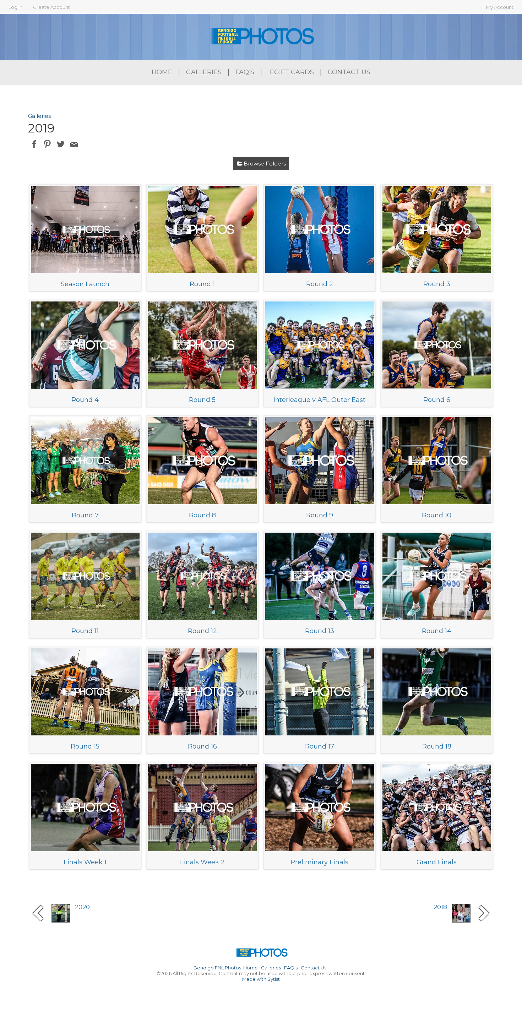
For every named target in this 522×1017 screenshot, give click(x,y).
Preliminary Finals (319, 862)
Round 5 (202, 400)
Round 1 (202, 284)
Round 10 (436, 515)
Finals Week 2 (202, 862)
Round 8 (202, 515)
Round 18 (436, 746)
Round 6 (436, 400)
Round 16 (202, 746)
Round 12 (202, 631)
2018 (440, 906)
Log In (15, 7)
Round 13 (319, 631)
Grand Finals (437, 862)
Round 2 (319, 284)
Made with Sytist (261, 979)
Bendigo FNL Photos (217, 967)
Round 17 (319, 746)
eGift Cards (292, 72)
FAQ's (244, 72)
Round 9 (319, 515)
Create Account (51, 7)
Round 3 (436, 284)
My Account (499, 7)
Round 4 (85, 400)
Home (162, 72)
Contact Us (349, 72)
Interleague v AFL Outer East (319, 400)
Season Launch (85, 284)
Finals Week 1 (85, 862)
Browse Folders (265, 163)
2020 (82, 906)
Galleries (204, 72)
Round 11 (85, 631)
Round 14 (436, 631)
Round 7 (85, 515)
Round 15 (85, 746)
